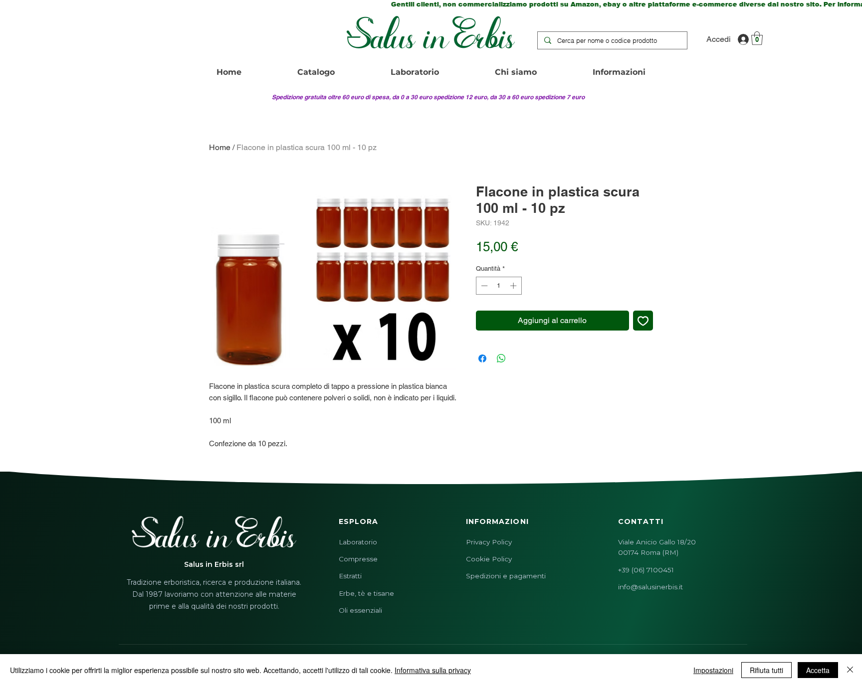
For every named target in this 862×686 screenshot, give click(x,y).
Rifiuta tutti (766, 670)
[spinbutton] (498, 285)
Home (219, 147)
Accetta (818, 670)
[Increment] (514, 285)
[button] (757, 38)
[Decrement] (483, 285)
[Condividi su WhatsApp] (501, 358)
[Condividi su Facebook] (482, 358)
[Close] (850, 670)
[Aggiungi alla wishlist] (643, 321)
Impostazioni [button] (713, 670)
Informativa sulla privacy (433, 670)
